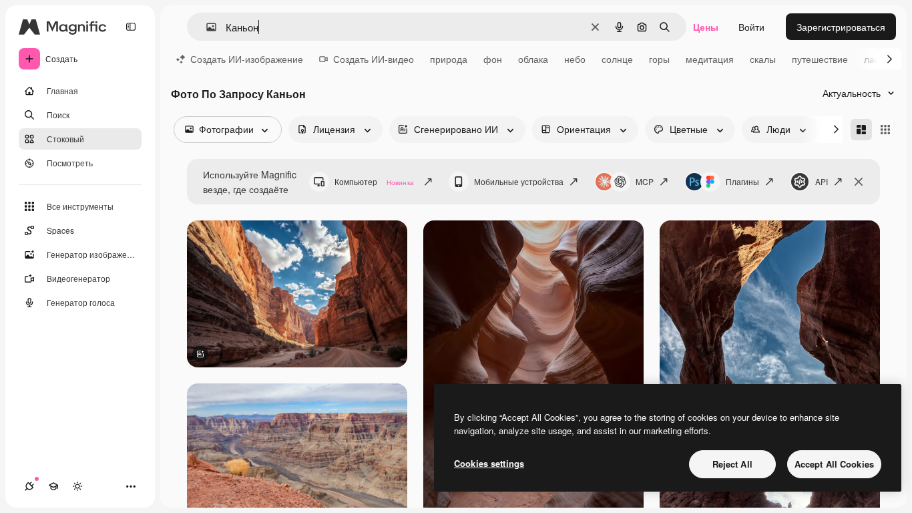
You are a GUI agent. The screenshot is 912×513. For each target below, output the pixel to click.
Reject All (732, 464)
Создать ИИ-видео (373, 58)
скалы (763, 58)
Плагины (742, 181)
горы (659, 58)
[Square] (885, 129)
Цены (705, 26)
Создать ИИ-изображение (246, 58)
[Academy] (53, 486)
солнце (617, 58)
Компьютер (374, 181)
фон (492, 58)
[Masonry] (861, 129)
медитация (710, 58)
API (821, 181)
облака (533, 58)
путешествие (820, 58)
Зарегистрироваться (840, 26)
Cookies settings (489, 463)
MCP (645, 181)
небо (575, 58)
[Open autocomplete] (206, 27)
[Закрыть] (858, 181)
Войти (751, 26)
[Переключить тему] (77, 486)
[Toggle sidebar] (131, 26)
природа (448, 58)
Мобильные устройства (518, 181)
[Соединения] (29, 486)
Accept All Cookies (834, 464)
